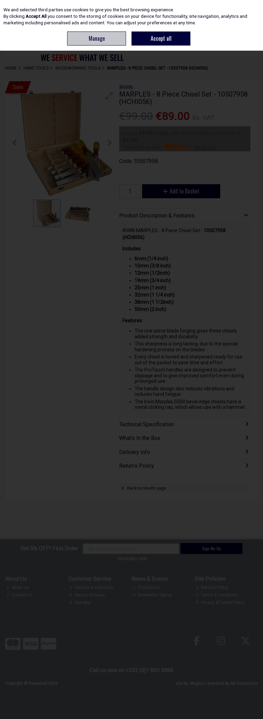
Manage (97, 38)
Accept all (161, 38)
